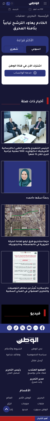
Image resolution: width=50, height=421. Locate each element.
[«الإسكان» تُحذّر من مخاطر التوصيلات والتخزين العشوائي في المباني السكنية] (25, 267)
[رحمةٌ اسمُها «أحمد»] (25, 177)
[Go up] (5, 410)
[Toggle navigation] (45, 3)
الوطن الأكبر (25, 398)
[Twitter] (22, 328)
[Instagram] (9, 328)
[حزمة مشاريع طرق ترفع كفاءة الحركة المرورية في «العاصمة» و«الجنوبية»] (25, 221)
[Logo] (34, 3)
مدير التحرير (37, 379)
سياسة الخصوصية (37, 355)
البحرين (31, 16)
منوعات (25, 404)
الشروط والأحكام (13, 349)
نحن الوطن (36, 349)
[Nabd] (35, 328)
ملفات (40, 404)
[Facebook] (42, 328)
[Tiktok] (16, 328)
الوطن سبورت (40, 410)
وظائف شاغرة (13, 355)
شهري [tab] (14, 49)
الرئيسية (43, 16)
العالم (9, 398)
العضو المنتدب (37, 370)
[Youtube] (29, 328)
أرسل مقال (37, 361)
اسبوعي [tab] (36, 49)
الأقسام (25, 390)
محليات (20, 16)
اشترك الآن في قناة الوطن (25, 66)
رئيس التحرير (13, 370)
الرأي (9, 404)
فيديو (25, 410)
